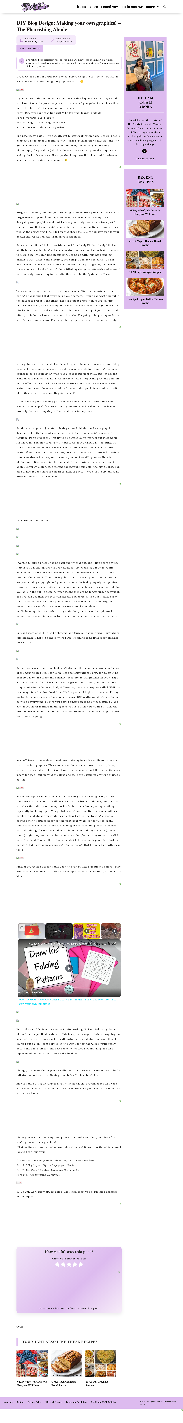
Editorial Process (53, 1402)
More (150, 6)
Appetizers (110, 6)
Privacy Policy (35, 1402)
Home (82, 6)
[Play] (86, 931)
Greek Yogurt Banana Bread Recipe (63, 1383)
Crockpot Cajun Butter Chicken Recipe (145, 301)
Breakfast (77, 1375)
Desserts (24, 1375)
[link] (22, 943)
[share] (115, 943)
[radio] (57, 1265)
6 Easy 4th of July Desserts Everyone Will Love (32, 1383)
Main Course (132, 6)
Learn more (145, 158)
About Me (8, 1402)
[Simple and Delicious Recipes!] (35, 6)
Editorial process (36, 66)
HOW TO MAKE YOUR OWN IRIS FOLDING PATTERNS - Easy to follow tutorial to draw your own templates (92, 944)
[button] (165, 7)
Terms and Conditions (76, 1402)
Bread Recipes (61, 1375)
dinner (91, 1375)
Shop (94, 6)
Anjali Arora (64, 41)
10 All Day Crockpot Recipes (97, 1383)
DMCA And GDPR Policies (103, 1402)
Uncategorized (30, 48)
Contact (20, 1402)
